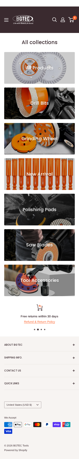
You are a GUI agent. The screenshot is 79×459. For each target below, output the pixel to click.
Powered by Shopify (15, 450)
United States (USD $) (19, 404)
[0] (71, 19)
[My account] (63, 19)
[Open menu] (6, 20)
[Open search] (54, 19)
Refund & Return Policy (39, 322)
